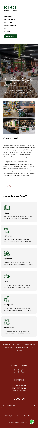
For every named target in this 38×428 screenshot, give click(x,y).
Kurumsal (8, 17)
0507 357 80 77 (19, 388)
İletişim (7, 31)
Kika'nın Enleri (9, 20)
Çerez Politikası (28, 416)
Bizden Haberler (10, 25)
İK (5, 28)
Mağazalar (8, 22)
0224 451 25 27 (19, 385)
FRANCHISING (10, 36)
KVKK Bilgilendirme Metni (13, 416)
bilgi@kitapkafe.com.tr (19, 390)
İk (32, 347)
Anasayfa (6, 344)
